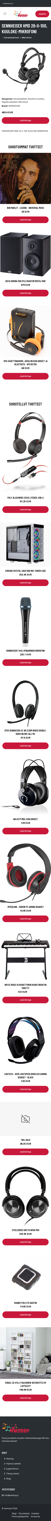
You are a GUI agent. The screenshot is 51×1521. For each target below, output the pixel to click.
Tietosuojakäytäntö (20, 1516)
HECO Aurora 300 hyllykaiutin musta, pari (25, 281)
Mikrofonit (27, 37)
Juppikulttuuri (12, 1468)
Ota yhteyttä (24, 1513)
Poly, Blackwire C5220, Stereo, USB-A (25, 497)
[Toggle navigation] (5, 13)
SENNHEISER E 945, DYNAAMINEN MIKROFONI (25, 650)
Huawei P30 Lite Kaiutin (25, 1302)
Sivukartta (35, 1516)
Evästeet (35, 1513)
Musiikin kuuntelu (36, 98)
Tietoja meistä (12, 1473)
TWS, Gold (25, 1139)
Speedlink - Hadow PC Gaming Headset (25, 906)
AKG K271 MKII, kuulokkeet (25, 819)
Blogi (8, 1478)
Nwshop (10, 1458)
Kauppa (42, 14)
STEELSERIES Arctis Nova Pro (25, 1230)
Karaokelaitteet (11, 37)
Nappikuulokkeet (9, 102)
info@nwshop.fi (8, 4)
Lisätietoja (25, 120)
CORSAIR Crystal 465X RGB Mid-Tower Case (25, 570)
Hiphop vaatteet (13, 1463)
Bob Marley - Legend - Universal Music (25, 207)
